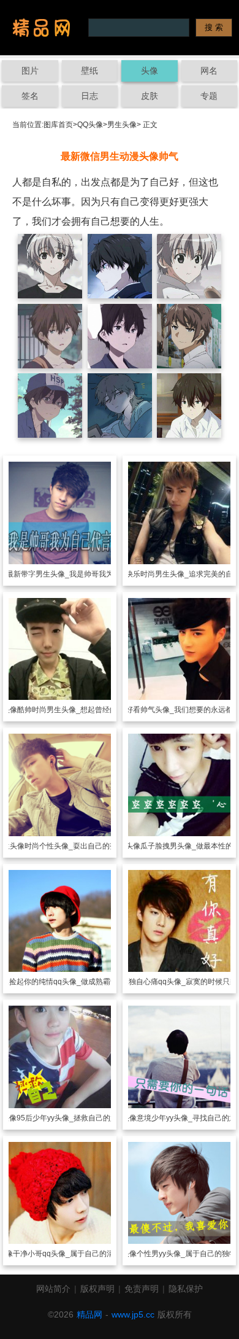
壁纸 (89, 71)
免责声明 (141, 1289)
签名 (30, 96)
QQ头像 (90, 124)
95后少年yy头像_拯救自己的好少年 (74, 1118)
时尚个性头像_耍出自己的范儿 (74, 846)
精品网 (89, 1314)
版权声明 (97, 1289)
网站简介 (53, 1289)
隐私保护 (186, 1289)
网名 (209, 71)
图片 (30, 71)
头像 (149, 71)
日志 (89, 96)
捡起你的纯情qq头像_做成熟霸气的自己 (74, 981)
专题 (209, 96)
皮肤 (149, 96)
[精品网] (41, 28)
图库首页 (58, 124)
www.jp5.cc (133, 1314)
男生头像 (122, 124)
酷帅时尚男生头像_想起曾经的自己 (74, 709)
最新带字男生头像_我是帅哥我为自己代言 (74, 574)
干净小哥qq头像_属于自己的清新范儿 (74, 1253)
